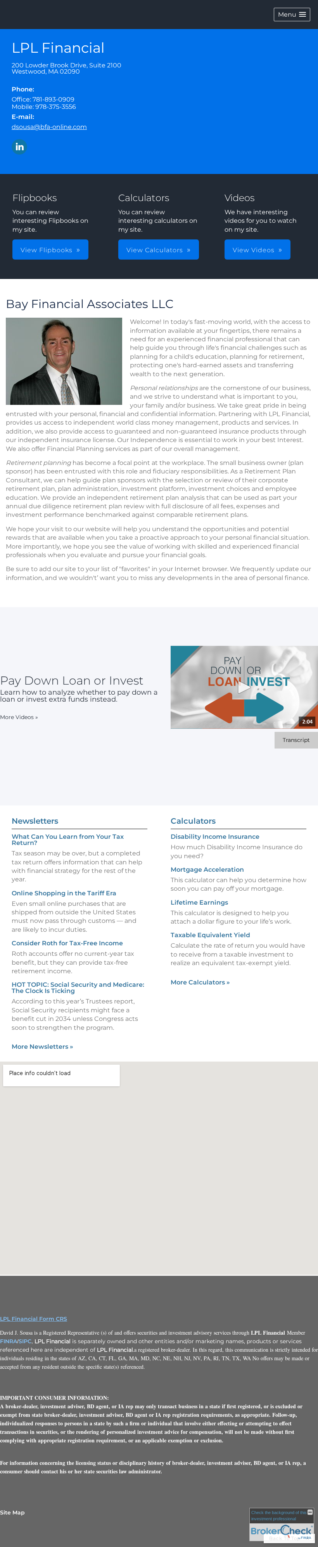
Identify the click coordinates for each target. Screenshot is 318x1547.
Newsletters (35, 821)
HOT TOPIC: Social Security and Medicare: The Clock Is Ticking (78, 988)
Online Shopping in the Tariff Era (64, 893)
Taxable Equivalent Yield (210, 935)
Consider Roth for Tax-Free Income (67, 943)
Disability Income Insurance (215, 836)
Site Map (12, 1512)
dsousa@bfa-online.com (49, 127)
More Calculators (200, 982)
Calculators (193, 821)
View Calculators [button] (154, 250)
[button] (292, 14)
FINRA (8, 1341)
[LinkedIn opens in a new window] (19, 147)
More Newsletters (42, 1046)
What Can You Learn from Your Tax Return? (68, 840)
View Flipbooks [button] (47, 250)
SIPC (25, 1341)
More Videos (19, 717)
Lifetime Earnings (199, 902)
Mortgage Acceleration (207, 869)
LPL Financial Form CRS (33, 1318)
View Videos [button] (254, 250)
